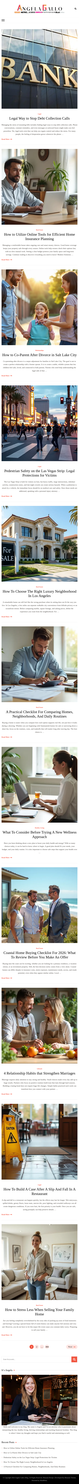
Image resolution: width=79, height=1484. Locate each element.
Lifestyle (39, 1069)
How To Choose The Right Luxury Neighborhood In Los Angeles (39, 593)
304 (47, 1347)
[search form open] (75, 9)
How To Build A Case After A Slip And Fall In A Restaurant (39, 1191)
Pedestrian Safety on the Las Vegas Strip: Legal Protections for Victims (39, 473)
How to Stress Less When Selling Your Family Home (39, 1312)
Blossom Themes (70, 1478)
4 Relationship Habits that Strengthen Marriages (39, 1073)
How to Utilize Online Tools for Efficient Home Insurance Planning (39, 236)
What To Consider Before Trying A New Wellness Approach (40, 834)
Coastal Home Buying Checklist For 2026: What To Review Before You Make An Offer (39, 955)
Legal (39, 114)
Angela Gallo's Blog (21, 1478)
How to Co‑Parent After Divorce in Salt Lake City (39, 355)
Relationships (39, 350)
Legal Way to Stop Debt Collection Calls (39, 118)
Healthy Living (39, 828)
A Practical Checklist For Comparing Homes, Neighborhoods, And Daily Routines (39, 714)
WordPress (43, 1480)
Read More (5, 139)
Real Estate (39, 230)
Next (70, 1347)
